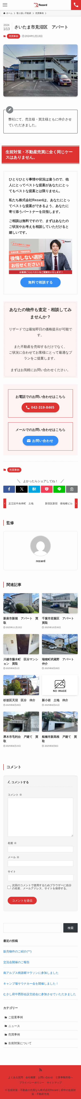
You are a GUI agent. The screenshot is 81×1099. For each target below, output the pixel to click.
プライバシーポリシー (31, 1082)
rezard (40, 561)
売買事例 (13, 36)
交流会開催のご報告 (16, 962)
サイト (12, 871)
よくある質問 (15, 1077)
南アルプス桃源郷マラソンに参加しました (31, 972)
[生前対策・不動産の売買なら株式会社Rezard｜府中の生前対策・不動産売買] (40, 5)
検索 (71, 928)
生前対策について (20, 1043)
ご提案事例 (15, 1017)
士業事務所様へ (64, 1077)
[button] (9, 489)
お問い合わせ (45, 1077)
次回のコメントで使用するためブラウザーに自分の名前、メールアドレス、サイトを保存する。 (41, 887)
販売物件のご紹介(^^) (17, 951)
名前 (12, 843)
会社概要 (31, 1077)
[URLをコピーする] (72, 489)
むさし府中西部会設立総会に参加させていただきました (39, 994)
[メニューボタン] (5, 5)
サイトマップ (54, 1082)
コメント (15, 794)
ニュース (14, 1026)
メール (13, 857)
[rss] (40, 1070)
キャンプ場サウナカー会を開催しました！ (31, 983)
